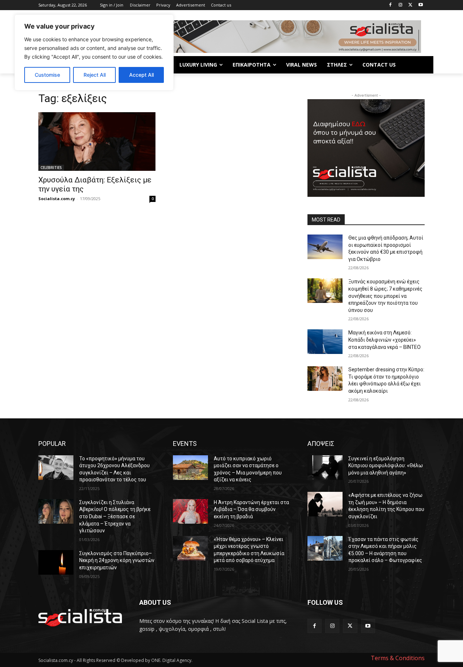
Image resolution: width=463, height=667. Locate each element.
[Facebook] (390, 5)
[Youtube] (420, 5)
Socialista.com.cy (56, 198)
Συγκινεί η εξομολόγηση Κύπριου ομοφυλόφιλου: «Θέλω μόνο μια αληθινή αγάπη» (385, 466)
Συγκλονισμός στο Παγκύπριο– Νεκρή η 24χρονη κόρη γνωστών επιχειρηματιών (116, 560)
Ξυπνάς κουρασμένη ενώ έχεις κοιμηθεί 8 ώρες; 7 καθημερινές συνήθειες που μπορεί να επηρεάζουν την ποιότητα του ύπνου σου (385, 296)
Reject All (95, 75)
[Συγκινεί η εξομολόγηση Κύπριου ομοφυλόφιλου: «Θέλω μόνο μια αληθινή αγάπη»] (325, 467)
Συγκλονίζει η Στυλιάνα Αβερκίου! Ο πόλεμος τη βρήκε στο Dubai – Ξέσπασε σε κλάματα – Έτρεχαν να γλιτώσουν (114, 516)
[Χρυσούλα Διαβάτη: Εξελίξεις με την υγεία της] (97, 141)
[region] (94, 52)
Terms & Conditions (398, 658)
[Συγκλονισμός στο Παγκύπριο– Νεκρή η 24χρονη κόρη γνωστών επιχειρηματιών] (55, 562)
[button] (416, 64)
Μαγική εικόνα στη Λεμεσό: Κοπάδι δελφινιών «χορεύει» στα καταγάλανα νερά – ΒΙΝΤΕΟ (384, 340)
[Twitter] (410, 5)
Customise (47, 75)
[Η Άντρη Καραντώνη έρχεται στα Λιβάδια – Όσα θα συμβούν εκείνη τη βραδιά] (190, 511)
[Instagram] (400, 5)
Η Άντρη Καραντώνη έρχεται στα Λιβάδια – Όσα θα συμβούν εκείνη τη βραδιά (251, 509)
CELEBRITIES (51, 167)
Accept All (141, 75)
